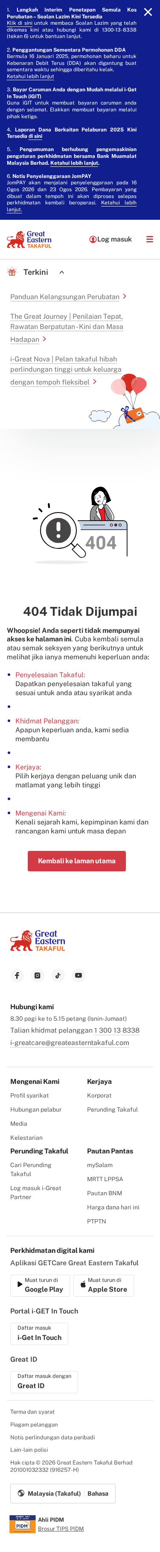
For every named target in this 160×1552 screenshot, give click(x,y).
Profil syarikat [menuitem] (29, 1095)
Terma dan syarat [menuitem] (32, 1412)
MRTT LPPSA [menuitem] (105, 1179)
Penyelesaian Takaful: (50, 675)
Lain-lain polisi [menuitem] (29, 1450)
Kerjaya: (28, 767)
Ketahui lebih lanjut (30, 76)
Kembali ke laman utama (77, 861)
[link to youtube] (78, 975)
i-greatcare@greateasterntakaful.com (69, 1043)
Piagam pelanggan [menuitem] (34, 1424)
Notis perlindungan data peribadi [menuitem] (52, 1437)
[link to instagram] (37, 975)
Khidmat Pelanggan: (47, 721)
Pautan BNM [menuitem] (104, 1193)
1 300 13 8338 (117, 1030)
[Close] (148, 12)
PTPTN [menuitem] (96, 1221)
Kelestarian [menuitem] (26, 1137)
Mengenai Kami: (40, 813)
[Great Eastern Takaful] (29, 239)
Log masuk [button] (114, 239)
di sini (35, 136)
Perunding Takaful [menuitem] (112, 1109)
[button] (149, 239)
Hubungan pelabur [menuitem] (35, 1109)
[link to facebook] (17, 975)
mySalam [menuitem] (100, 1165)
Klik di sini (19, 23)
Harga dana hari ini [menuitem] (113, 1207)
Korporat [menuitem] (99, 1095)
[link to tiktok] (58, 975)
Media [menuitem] (18, 1123)
